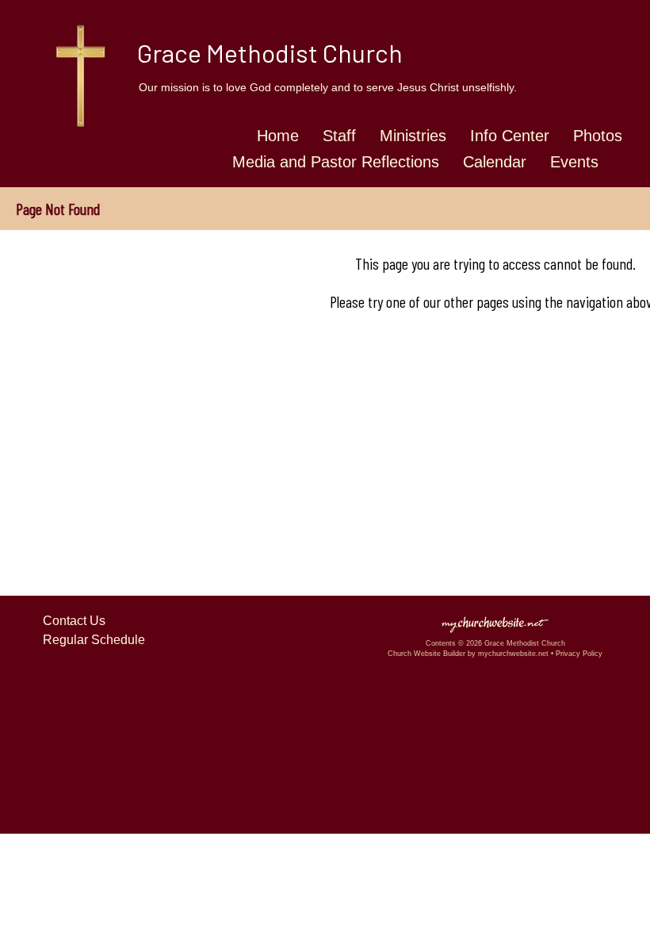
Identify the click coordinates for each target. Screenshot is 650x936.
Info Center (509, 135)
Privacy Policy (579, 654)
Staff (339, 135)
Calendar (494, 162)
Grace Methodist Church (270, 52)
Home (278, 135)
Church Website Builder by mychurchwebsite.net (468, 654)
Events (574, 162)
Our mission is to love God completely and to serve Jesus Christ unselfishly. (328, 87)
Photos (597, 135)
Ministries (413, 135)
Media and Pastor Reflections (335, 162)
